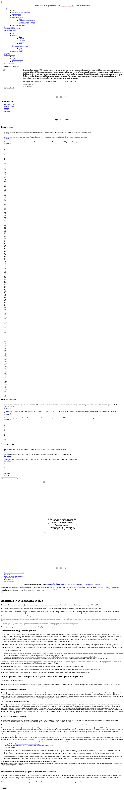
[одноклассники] (57, 98)
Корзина (7, 109)
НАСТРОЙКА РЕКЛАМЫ (79, 584)
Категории (7, 111)
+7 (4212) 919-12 (67, 6)
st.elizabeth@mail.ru (62, 525)
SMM (68, 584)
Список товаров (9, 104)
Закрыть (3, 788)
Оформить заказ (9, 106)
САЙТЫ (63, 584)
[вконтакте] (62, 98)
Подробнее (7, 134)
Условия (6, 108)
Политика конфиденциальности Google (27, 744)
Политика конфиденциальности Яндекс (40, 745)
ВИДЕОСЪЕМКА (94, 584)
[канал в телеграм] (66, 98)
